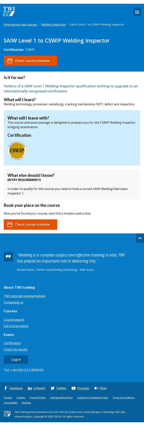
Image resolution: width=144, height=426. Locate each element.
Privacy (8, 397)
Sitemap (26, 402)
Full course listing (16, 326)
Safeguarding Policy (61, 397)
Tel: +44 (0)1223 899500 (24, 370)
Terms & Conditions (124, 397)
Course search (14, 320)
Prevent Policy (38, 397)
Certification (12, 343)
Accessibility (10, 402)
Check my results (16, 349)
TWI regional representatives (24, 296)
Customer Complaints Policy (92, 397)
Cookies (21, 397)
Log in (16, 359)
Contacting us (13, 302)
